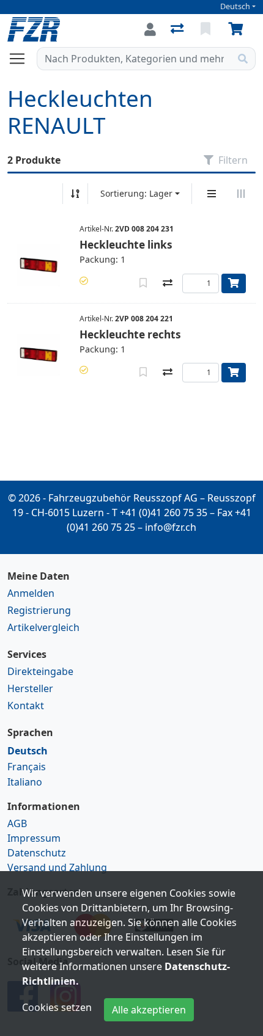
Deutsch (235, 6)
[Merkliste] (206, 29)
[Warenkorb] (238, 29)
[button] (84, 280)
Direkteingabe (40, 671)
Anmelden (30, 593)
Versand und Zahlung (57, 867)
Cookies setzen (57, 1007)
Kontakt (25, 705)
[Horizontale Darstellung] (241, 193)
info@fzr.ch (170, 527)
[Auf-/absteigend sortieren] (75, 193)
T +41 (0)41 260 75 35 (159, 512)
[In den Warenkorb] (233, 283)
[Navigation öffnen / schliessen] (22, 58)
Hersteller (30, 688)
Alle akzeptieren (149, 1009)
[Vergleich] (178, 29)
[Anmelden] (150, 29)
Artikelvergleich (43, 627)
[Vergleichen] (167, 283)
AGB (17, 823)
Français (26, 766)
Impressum (34, 838)
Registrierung (39, 610)
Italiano (24, 782)
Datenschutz (36, 852)
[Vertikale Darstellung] (211, 193)
